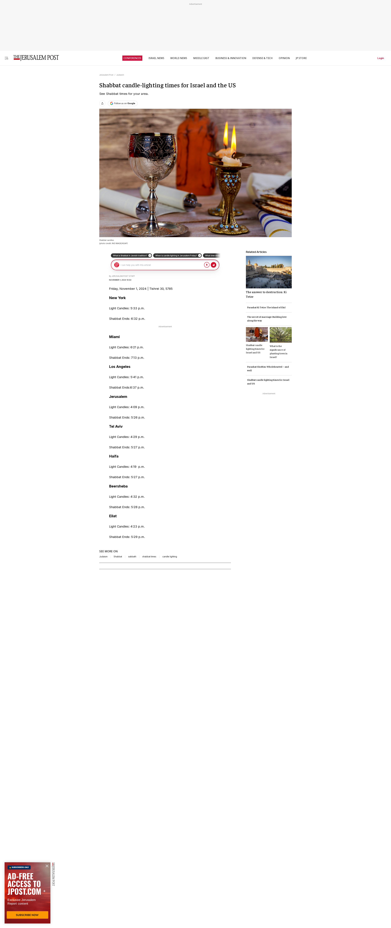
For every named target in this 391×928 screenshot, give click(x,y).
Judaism (120, 75)
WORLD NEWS (178, 58)
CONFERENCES (132, 58)
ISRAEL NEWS (156, 58)
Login (380, 58)
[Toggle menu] (6, 58)
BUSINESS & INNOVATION (230, 58)
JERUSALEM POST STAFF (123, 276)
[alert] (27, 892)
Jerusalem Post (106, 75)
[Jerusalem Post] (34, 58)
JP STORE (301, 58)
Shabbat (118, 556)
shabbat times (149, 556)
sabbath (132, 556)
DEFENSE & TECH (262, 58)
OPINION (284, 58)
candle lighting (169, 556)
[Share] (102, 103)
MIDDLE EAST (201, 58)
